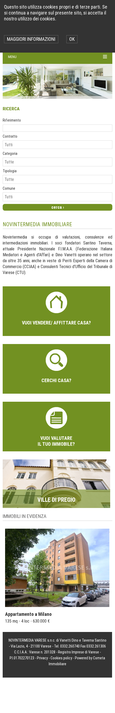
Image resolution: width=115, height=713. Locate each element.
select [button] (109, 144)
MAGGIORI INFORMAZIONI (31, 39)
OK (72, 39)
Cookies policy (61, 658)
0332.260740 (70, 646)
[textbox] (57, 128)
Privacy (42, 658)
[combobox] (54, 144)
